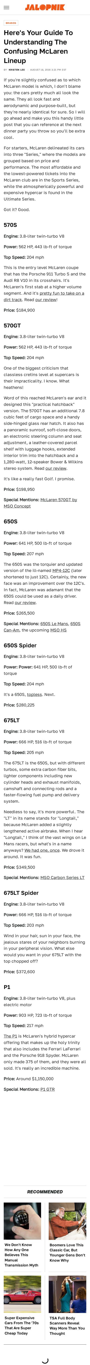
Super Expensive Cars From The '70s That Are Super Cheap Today (22, 1325)
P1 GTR (47, 1089)
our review (45, 299)
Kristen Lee (17, 69)
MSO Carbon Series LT (62, 877)
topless (34, 694)
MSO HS (58, 630)
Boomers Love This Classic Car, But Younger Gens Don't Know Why (67, 1253)
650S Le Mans (54, 623)
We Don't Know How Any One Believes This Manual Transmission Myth (21, 1255)
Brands (11, 23)
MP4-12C (61, 570)
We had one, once (42, 850)
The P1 (10, 1036)
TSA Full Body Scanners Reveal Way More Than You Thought (67, 1326)
